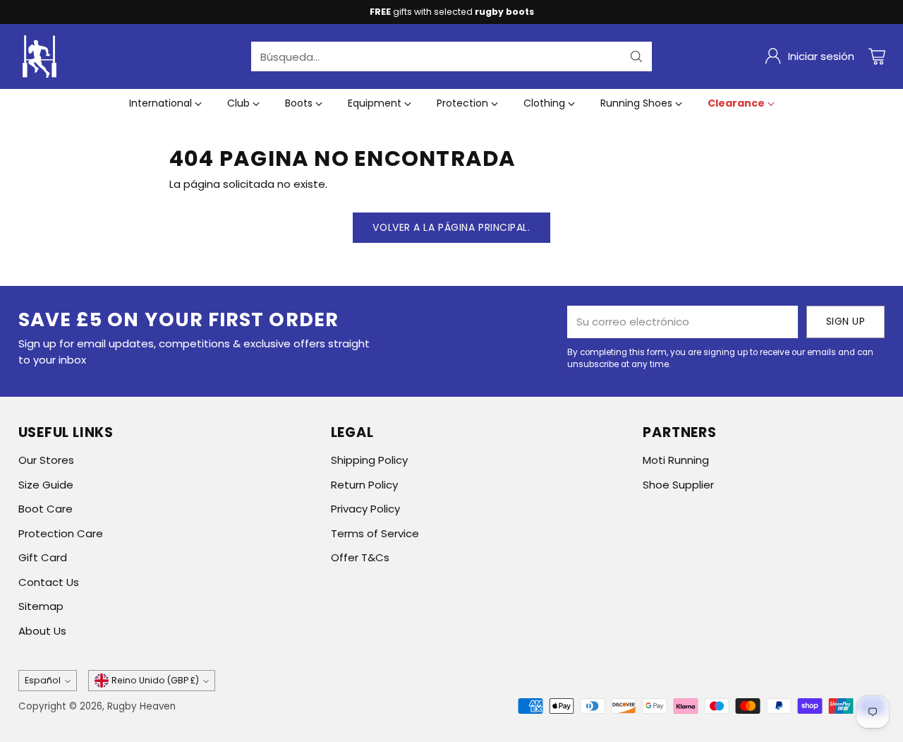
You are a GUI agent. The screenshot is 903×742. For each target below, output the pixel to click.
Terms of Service (375, 533)
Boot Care (45, 508)
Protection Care (60, 533)
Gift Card (42, 557)
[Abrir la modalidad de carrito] (876, 56)
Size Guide (45, 484)
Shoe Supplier (678, 484)
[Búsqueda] (636, 56)
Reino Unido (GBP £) (155, 680)
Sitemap (40, 606)
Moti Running (676, 460)
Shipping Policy (369, 460)
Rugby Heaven (141, 706)
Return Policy (364, 484)
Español (43, 680)
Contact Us (48, 582)
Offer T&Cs (360, 557)
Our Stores (46, 460)
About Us (42, 630)
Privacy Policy (365, 508)
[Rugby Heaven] (39, 56)
